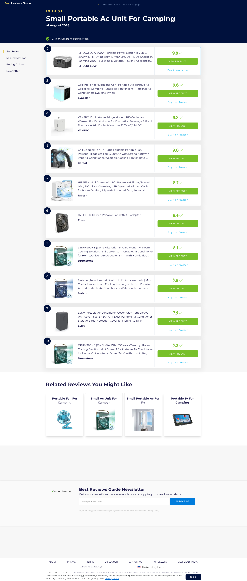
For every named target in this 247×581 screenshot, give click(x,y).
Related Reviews (16, 58)
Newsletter (13, 71)
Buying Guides (15, 64)
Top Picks (13, 51)
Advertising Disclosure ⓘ (91, 567)
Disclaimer (111, 562)
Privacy (71, 562)
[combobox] (123, 4)
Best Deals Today (188, 562)
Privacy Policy (112, 578)
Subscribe (183, 501)
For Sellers (160, 562)
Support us (135, 562)
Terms (90, 562)
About (52, 562)
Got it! (193, 577)
